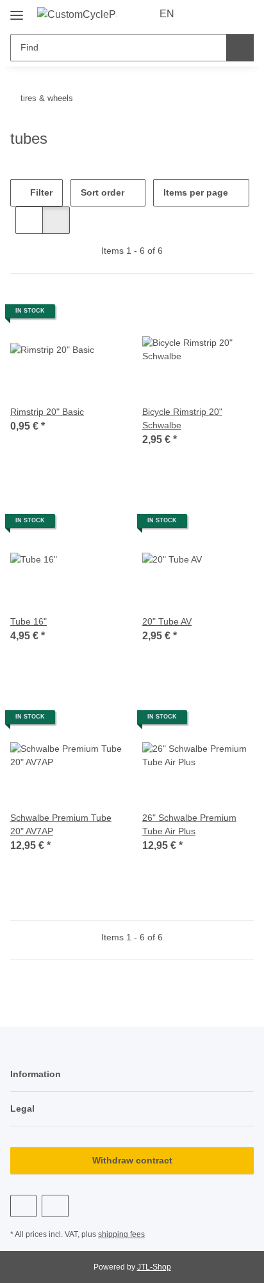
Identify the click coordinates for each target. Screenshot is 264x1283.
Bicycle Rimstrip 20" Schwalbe (182, 418)
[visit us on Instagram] (55, 1206)
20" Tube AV (167, 621)
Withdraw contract (132, 1160)
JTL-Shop (154, 1267)
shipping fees (121, 1234)
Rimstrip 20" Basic (47, 412)
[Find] (240, 47)
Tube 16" (28, 621)
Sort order (102, 192)
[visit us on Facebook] (23, 1206)
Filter (40, 192)
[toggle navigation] (16, 11)
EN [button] (167, 13)
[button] (203, 14)
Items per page (195, 192)
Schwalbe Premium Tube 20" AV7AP (60, 824)
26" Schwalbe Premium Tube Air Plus (189, 824)
